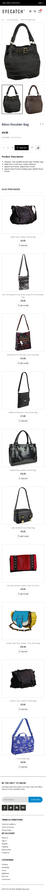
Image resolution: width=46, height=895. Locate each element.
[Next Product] (43, 124)
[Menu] (30, 11)
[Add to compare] (37, 147)
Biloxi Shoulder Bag (15, 124)
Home (3, 19)
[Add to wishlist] (32, 147)
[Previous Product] (40, 124)
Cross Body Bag (12, 20)
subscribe (35, 799)
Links (40, 3)
